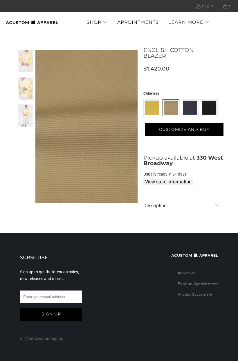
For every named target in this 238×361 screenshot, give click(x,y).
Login (207, 6)
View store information (168, 182)
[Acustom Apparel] (32, 22)
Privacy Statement (195, 295)
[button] (96, 22)
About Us (186, 273)
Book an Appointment (198, 284)
